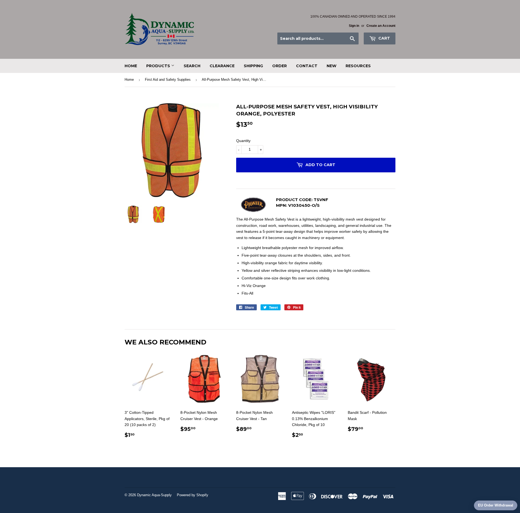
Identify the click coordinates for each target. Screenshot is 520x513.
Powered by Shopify (192, 495)
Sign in (354, 26)
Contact (306, 65)
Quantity (243, 140)
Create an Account (380, 26)
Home (131, 65)
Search (192, 65)
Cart (383, 38)
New (331, 65)
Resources (358, 65)
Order (279, 65)
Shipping (253, 65)
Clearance (222, 65)
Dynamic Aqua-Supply (154, 495)
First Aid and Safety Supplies (168, 80)
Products (158, 65)
